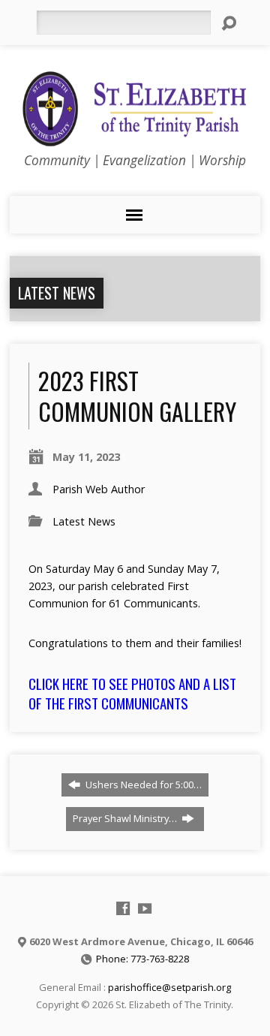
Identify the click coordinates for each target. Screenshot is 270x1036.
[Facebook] (123, 908)
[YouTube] (145, 908)
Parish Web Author (98, 489)
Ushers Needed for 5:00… (142, 784)
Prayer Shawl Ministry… (126, 818)
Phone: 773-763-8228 (142, 958)
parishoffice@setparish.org (169, 987)
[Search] (228, 23)
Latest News (56, 293)
